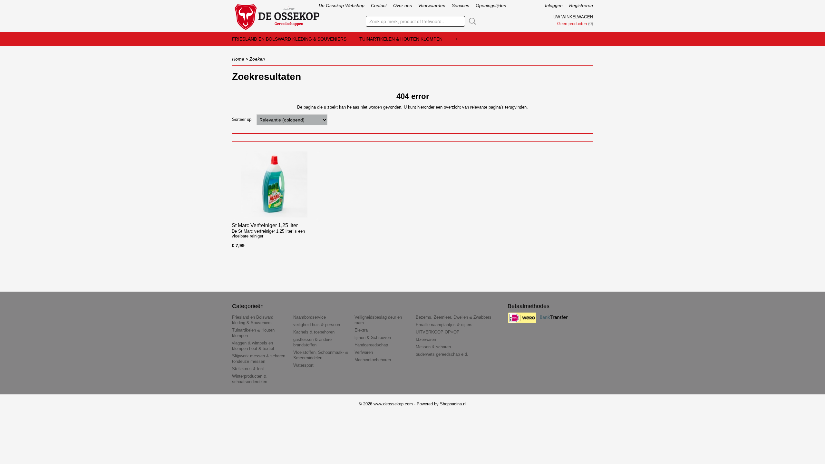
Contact (379, 5)
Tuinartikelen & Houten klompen (400, 39)
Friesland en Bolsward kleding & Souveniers (289, 39)
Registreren (581, 5)
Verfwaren (363, 352)
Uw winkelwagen (573, 17)
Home (238, 59)
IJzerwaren (426, 339)
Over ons (402, 5)
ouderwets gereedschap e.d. (442, 354)
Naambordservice (309, 317)
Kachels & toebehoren (314, 332)
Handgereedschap (371, 345)
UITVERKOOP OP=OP (438, 332)
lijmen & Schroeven (372, 337)
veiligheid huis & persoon (316, 324)
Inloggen (554, 5)
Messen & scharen (433, 346)
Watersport (303, 365)
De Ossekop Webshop (341, 5)
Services (460, 5)
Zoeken (471, 21)
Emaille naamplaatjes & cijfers (444, 324)
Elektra (361, 330)
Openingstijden (491, 5)
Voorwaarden (431, 5)
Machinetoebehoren (372, 359)
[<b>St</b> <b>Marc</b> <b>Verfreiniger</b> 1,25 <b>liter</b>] (274, 184)
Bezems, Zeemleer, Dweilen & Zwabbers (453, 317)
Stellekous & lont (248, 368)
